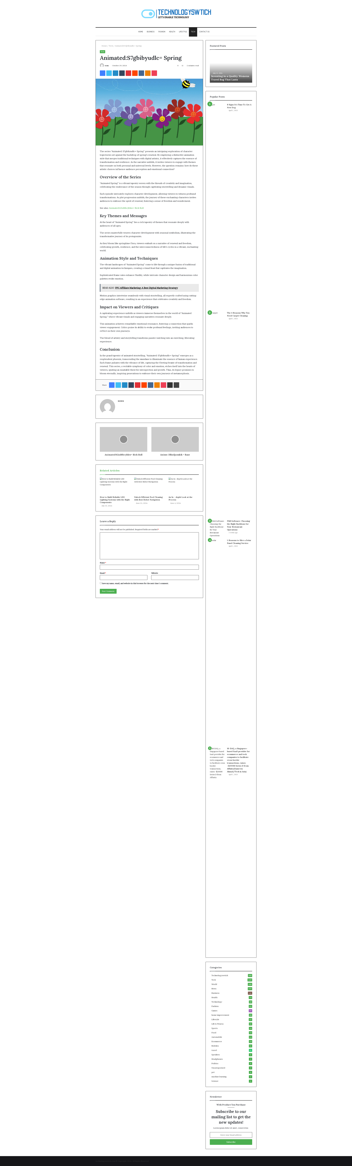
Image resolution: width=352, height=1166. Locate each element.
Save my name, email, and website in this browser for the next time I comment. (135, 583)
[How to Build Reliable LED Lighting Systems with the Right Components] (115, 486)
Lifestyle (183, 32)
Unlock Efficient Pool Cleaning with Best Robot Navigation (148, 498)
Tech (193, 32)
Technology (216, 1002)
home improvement (220, 1015)
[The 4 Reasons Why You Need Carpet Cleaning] (217, 414)
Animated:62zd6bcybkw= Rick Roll (126, 208)
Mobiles (215, 1046)
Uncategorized (218, 1068)
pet (213, 1072)
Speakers (215, 1055)
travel (214, 1050)
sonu (107, 65)
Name (103, 563)
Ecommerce (216, 1041)
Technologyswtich (219, 975)
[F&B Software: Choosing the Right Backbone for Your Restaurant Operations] (217, 528)
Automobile (216, 1037)
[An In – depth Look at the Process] (184, 486)
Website (154, 573)
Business (151, 32)
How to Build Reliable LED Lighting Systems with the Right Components (115, 500)
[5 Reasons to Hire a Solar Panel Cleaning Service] (217, 642)
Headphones (217, 1059)
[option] (231, 67)
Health (172, 32)
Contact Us (204, 32)
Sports (214, 1028)
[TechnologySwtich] (176, 13)
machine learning (219, 1077)
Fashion (161, 32)
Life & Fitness (217, 1024)
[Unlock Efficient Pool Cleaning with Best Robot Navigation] (149, 486)
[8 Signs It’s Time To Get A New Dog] (217, 206)
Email (103, 573)
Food (213, 1033)
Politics (214, 1063)
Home (140, 32)
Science (214, 1081)
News (213, 989)
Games (214, 1011)
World (214, 984)
